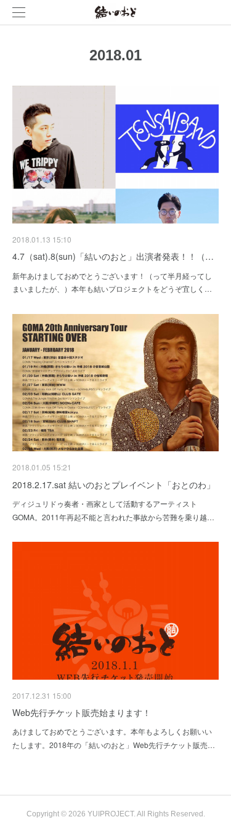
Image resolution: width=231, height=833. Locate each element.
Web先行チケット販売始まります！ (81, 712)
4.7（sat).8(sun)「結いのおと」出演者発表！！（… (113, 256)
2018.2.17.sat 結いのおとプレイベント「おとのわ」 (113, 484)
